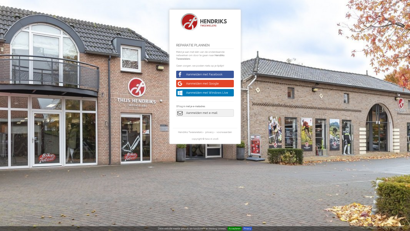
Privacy (247, 228)
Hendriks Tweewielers (190, 132)
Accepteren (235, 228)
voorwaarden (224, 132)
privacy (209, 132)
